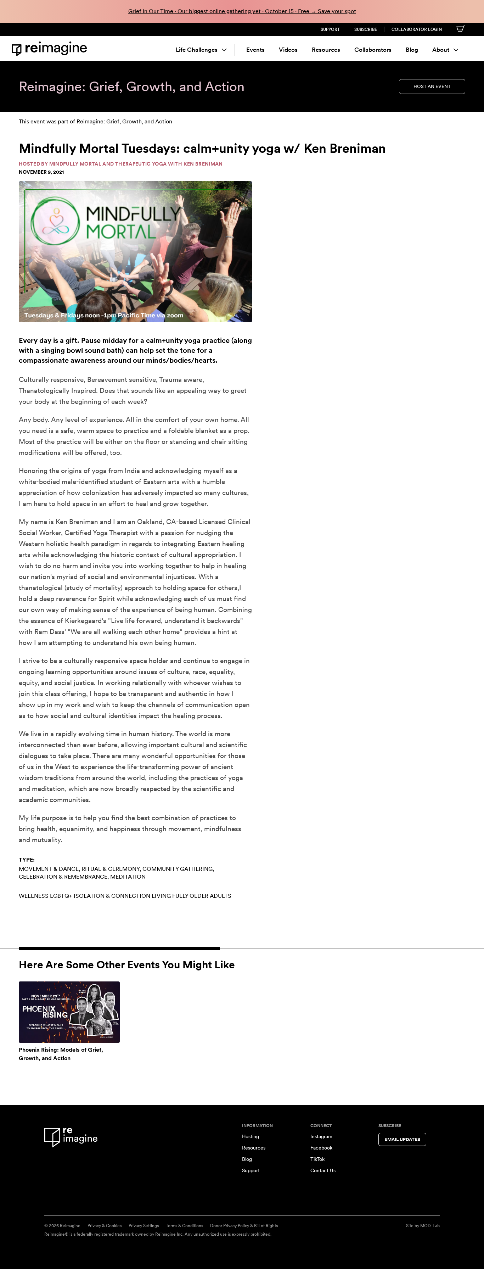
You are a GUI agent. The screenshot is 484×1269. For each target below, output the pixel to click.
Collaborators (373, 49)
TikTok (317, 1159)
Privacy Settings (144, 1225)
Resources (326, 49)
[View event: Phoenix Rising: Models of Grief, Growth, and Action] (69, 1011)
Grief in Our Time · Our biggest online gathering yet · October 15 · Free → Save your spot (242, 11)
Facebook (321, 1148)
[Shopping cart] (460, 29)
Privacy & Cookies (105, 1225)
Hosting (250, 1136)
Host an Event (432, 86)
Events (255, 49)
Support (330, 29)
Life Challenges (197, 49)
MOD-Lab (430, 1225)
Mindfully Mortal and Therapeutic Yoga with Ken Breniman (136, 164)
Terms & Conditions (184, 1225)
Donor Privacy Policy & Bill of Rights (244, 1225)
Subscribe (365, 29)
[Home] (51, 48)
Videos (288, 49)
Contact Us (323, 1170)
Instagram (321, 1136)
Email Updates (402, 1139)
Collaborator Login (417, 29)
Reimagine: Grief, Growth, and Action (124, 121)
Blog (412, 49)
